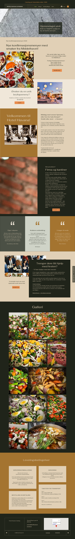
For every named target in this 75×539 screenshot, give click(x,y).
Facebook (48, 532)
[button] (68, 6)
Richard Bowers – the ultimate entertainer (42, 293)
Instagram (57, 532)
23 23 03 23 (29, 526)
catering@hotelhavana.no (46, 149)
